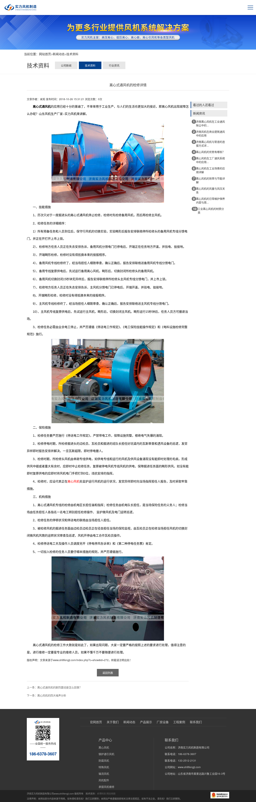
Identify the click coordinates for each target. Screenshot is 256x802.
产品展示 (146, 722)
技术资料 (72, 54)
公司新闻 (66, 65)
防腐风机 (104, 760)
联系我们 (196, 722)
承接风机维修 (106, 787)
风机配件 (104, 780)
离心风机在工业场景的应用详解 (209, 170)
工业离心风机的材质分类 (208, 210)
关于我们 (113, 722)
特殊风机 (104, 767)
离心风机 (104, 747)
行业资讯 (114, 65)
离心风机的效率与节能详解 (209, 180)
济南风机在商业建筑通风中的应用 (209, 133)
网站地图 (110, 793)
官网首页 (96, 722)
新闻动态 (59, 54)
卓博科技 (101, 793)
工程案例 (179, 722)
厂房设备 (163, 722)
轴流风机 (104, 773)
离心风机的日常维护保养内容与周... (209, 200)
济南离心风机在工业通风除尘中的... (209, 123)
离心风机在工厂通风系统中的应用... (209, 160)
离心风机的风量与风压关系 (209, 190)
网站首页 (45, 54)
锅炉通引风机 (106, 754)
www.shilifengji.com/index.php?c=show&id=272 (81, 660)
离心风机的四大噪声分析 (51, 695)
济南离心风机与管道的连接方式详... (209, 143)
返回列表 (108, 673)
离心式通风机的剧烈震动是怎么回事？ (59, 687)
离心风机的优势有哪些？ (209, 152)
